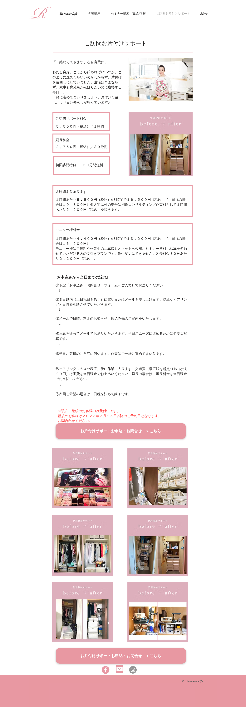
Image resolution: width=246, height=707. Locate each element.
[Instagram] (133, 670)
